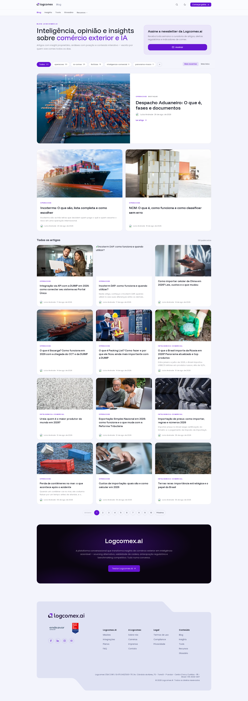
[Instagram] (64, 640)
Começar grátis (199, 4)
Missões (107, 634)
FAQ (105, 648)
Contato (132, 648)
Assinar (179, 47)
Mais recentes (190, 64)
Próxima (160, 512)
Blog (39, 12)
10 (151, 512)
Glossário (68, 12)
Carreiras (132, 639)
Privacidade (159, 644)
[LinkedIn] (57, 640)
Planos (106, 644)
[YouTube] (71, 640)
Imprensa (133, 644)
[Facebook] (50, 640)
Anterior (87, 512)
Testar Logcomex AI (122, 568)
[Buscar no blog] (176, 4)
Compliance (160, 639)
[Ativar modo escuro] (185, 5)
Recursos (81, 12)
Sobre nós (133, 634)
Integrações (109, 639)
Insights (48, 12)
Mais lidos (205, 64)
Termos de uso (161, 634)
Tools (58, 12)
